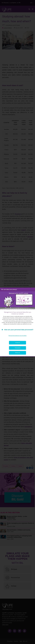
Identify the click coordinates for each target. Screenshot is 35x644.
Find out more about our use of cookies (18, 335)
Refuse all (17, 352)
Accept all (17, 342)
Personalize (17, 348)
